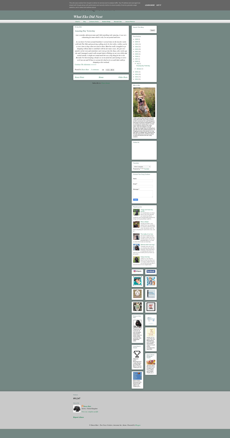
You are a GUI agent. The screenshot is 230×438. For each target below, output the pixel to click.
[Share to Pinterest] (113, 70)
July (138, 63)
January (139, 68)
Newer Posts (79, 77)
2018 (136, 56)
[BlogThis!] (108, 70)
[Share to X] (110, 70)
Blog (84, 21)
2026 (136, 39)
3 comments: (95, 69)
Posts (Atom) (105, 83)
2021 (136, 51)
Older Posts (122, 77)
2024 (136, 44)
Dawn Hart (87, 406)
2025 (136, 41)
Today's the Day (145, 257)
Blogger (137, 425)
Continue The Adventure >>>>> (85, 64)
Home (101, 77)
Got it (158, 5)
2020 (136, 54)
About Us (77, 21)
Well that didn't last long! (147, 244)
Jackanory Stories (94, 21)
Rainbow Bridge (106, 21)
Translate (146, 169)
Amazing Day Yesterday (85, 30)
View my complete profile (90, 412)
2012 (136, 79)
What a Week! (145, 222)
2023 (136, 46)
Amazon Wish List (130, 21)
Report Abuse (78, 417)
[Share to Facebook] (112, 70)
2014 (136, 74)
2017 (136, 59)
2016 (136, 61)
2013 (136, 76)
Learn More (150, 5)
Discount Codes (118, 21)
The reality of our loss (147, 234)
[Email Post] (102, 69)
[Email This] (106, 70)
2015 (136, 72)
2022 (136, 49)
